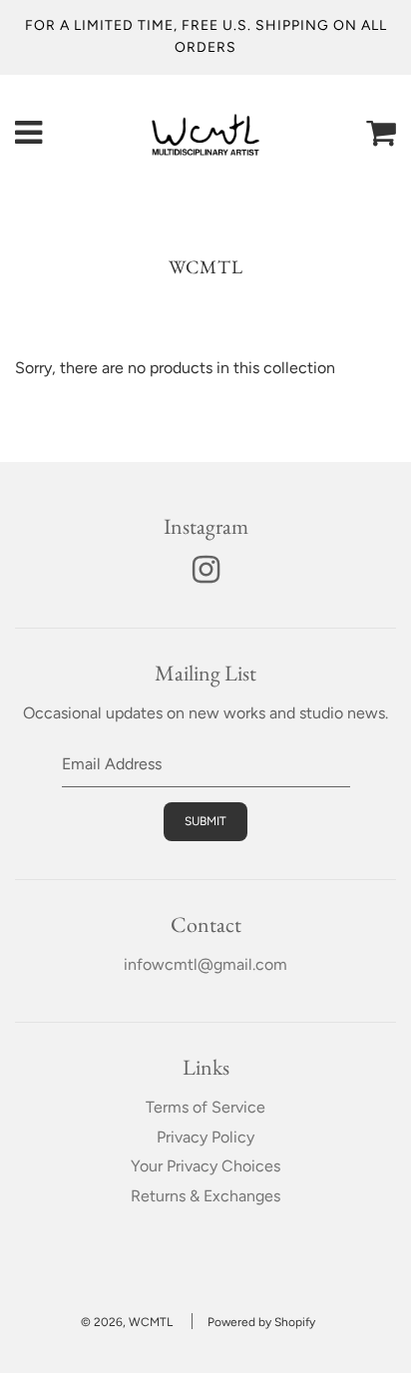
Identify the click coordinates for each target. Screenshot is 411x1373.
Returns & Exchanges (205, 1195)
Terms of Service (205, 1107)
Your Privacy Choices (205, 1165)
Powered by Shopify (261, 1322)
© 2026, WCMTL (127, 1322)
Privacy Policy (205, 1137)
